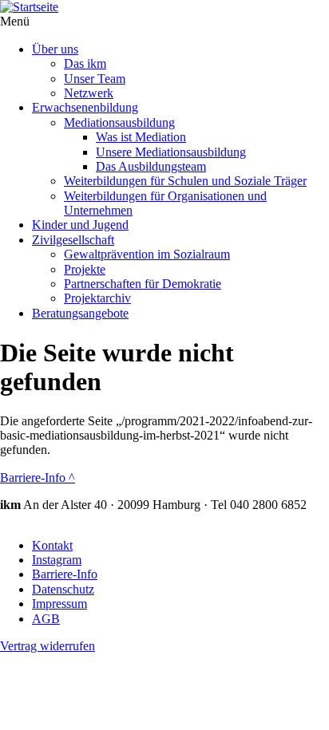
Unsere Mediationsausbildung (171, 152)
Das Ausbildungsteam (151, 166)
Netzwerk (88, 93)
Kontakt (52, 545)
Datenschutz (63, 589)
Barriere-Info (37, 477)
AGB (46, 618)
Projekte (84, 269)
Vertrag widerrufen (47, 646)
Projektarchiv (97, 298)
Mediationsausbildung (119, 122)
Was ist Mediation (141, 137)
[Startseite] (164, 7)
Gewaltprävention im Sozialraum (147, 254)
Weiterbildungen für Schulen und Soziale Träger (185, 180)
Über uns (55, 49)
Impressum (59, 603)
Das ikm (85, 63)
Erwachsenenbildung (85, 107)
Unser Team (94, 78)
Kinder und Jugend (80, 224)
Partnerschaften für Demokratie (142, 283)
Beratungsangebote (80, 313)
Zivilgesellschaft (73, 240)
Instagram (56, 559)
